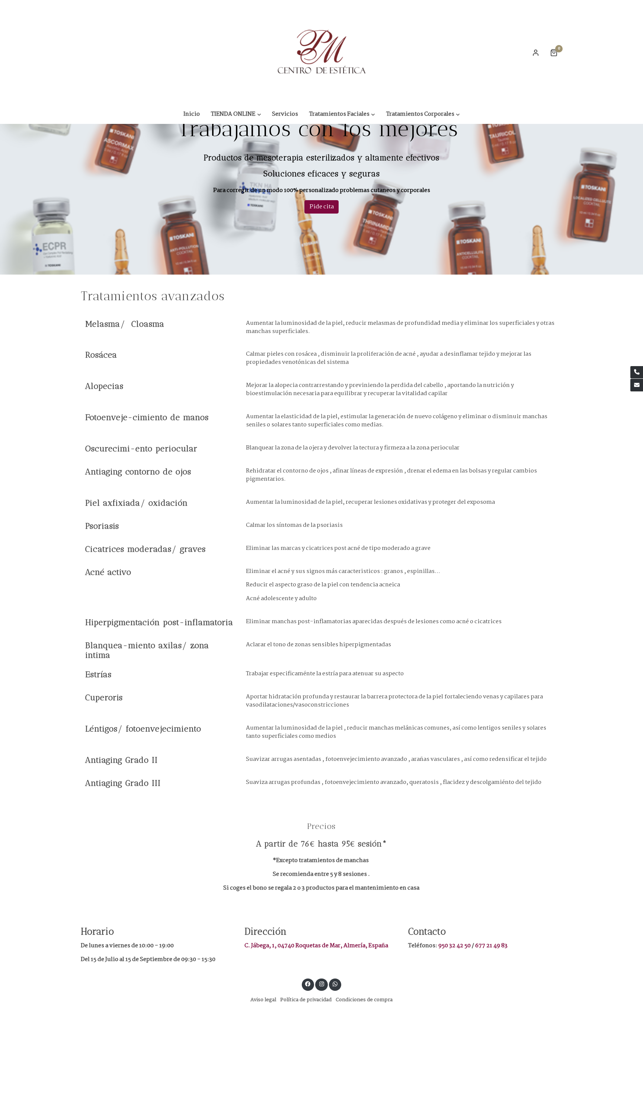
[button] (236, 114)
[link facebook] (308, 983)
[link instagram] (321, 983)
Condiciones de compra (364, 1000)
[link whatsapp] (335, 983)
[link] (321, 52)
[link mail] (636, 385)
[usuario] (536, 52)
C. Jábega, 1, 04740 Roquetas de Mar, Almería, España (316, 945)
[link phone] (636, 372)
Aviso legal (263, 1000)
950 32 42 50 (455, 945)
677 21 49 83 (491, 945)
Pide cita (322, 206)
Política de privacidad (306, 1000)
